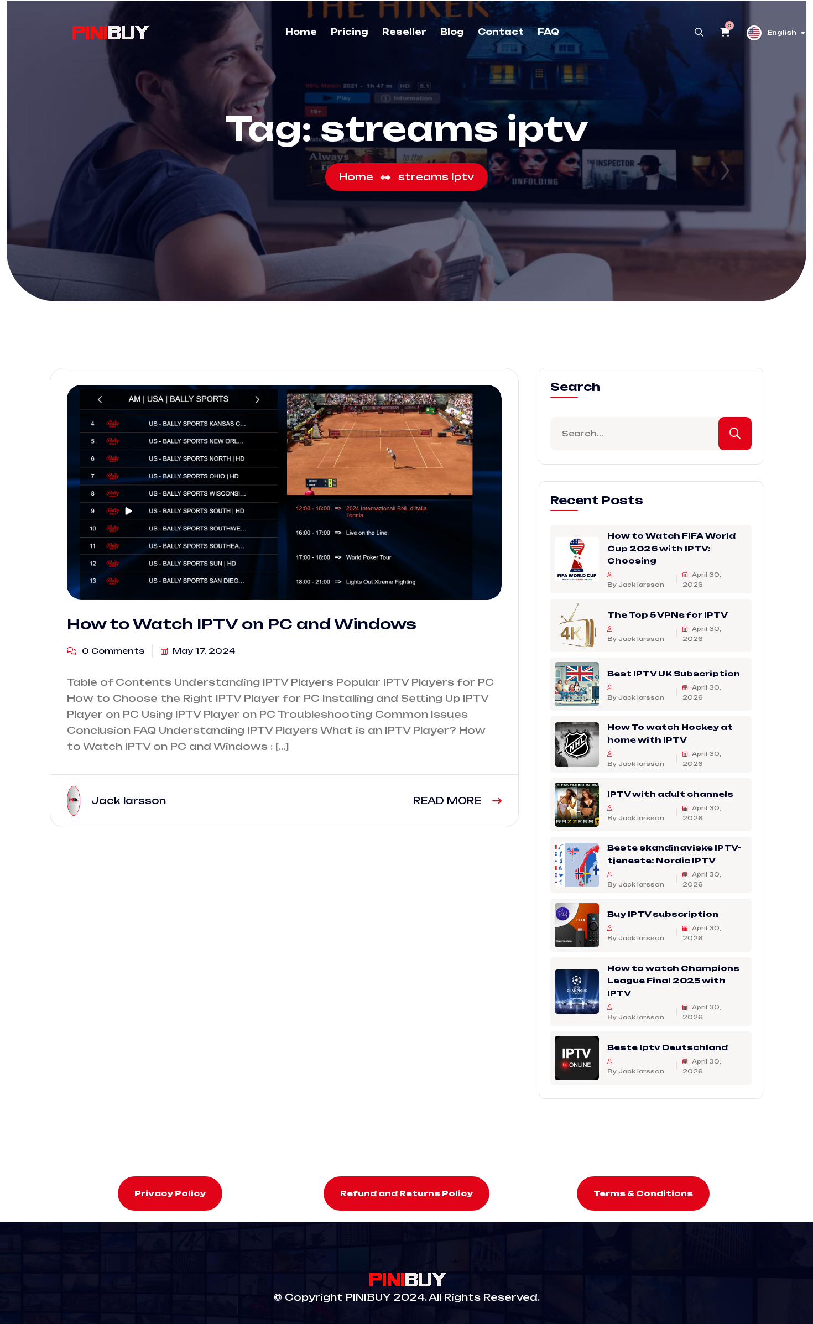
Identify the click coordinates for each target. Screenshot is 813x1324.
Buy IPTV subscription (662, 914)
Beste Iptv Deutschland (667, 1046)
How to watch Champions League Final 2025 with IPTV (673, 980)
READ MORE (448, 800)
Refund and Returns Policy (406, 1193)
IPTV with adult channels (670, 793)
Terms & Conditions (643, 1193)
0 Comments (112, 650)
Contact (501, 32)
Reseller (404, 32)
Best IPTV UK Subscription (673, 672)
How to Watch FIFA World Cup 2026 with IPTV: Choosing (671, 548)
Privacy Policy (170, 1193)
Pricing (349, 32)
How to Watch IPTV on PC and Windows (241, 624)
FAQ (548, 32)
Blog (452, 32)
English (781, 33)
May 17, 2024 (202, 650)
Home (301, 32)
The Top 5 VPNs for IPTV (667, 614)
